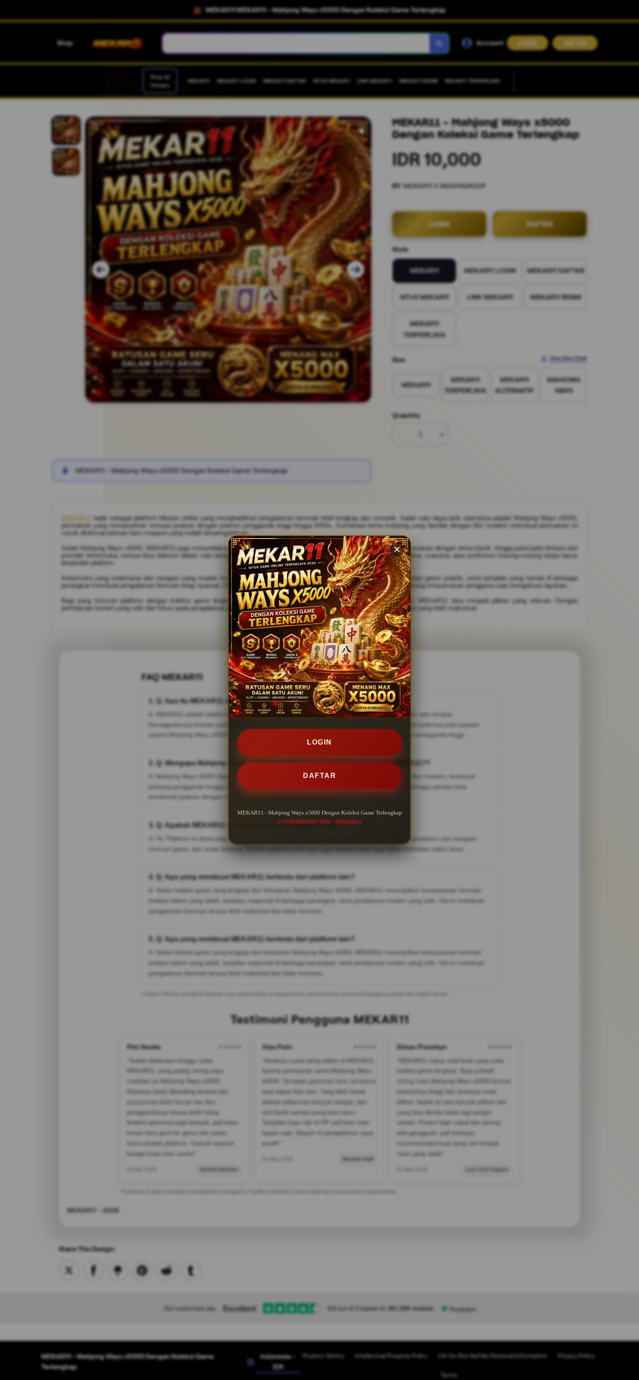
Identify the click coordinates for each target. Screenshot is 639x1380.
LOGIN (319, 742)
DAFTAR (319, 775)
